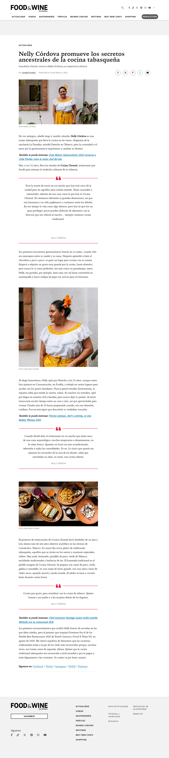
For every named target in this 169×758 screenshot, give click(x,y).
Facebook (38, 666)
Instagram (60, 666)
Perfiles (62, 16)
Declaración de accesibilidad (140, 707)
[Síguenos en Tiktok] (133, 7)
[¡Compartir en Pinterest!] (132, 72)
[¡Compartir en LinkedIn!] (140, 72)
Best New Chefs (113, 16)
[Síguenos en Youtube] (149, 7)
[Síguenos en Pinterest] (141, 7)
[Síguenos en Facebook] (129, 7)
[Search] (122, 7)
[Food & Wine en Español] (29, 7)
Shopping (130, 16)
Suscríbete (29, 716)
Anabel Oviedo (29, 72)
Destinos (96, 16)
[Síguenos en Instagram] (145, 7)
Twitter (49, 666)
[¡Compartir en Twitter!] (125, 72)
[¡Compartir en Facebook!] (118, 72)
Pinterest (83, 666)
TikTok (72, 666)
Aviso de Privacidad (118, 706)
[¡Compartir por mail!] (147, 72)
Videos (32, 16)
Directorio (113, 721)
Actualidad (18, 16)
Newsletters (150, 16)
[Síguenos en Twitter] (137, 7)
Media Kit (138, 713)
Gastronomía (47, 16)
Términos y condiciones (114, 715)
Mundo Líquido (79, 16)
